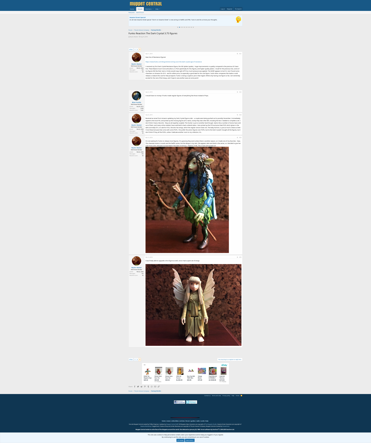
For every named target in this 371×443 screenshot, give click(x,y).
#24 (240, 137)
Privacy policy (226, 395)
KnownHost (226, 426)
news (168, 421)
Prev (131, 49)
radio (198, 421)
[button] (135, 9)
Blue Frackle (136, 102)
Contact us (207, 395)
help (206, 421)
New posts (131, 12)
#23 (240, 115)
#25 (240, 257)
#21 (240, 53)
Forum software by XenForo (217, 429)
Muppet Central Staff (172, 424)
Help (156, 9)
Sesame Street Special (138, 17)
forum (188, 421)
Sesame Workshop (145, 426)
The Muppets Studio (211, 424)
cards (202, 421)
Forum (140, 9)
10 (193, 27)
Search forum (140, 12)
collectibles (174, 421)
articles (182, 421)
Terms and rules (216, 395)
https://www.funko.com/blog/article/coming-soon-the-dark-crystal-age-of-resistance (174, 62)
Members (148, 9)
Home (132, 9)
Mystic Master (134, 37)
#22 (240, 92)
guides (193, 421)
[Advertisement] (185, 43)
